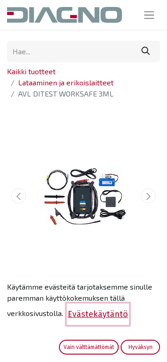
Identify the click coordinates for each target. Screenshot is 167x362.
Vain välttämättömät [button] (89, 347)
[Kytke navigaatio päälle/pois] (149, 15)
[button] (18, 195)
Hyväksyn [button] (140, 347)
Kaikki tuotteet (31, 71)
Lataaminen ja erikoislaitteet (66, 82)
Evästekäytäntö (98, 314)
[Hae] (145, 51)
